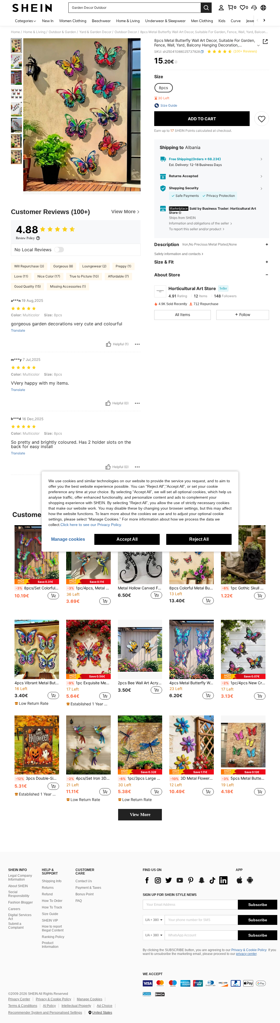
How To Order (52, 901)
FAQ (78, 901)
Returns (48, 888)
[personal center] (221, 7)
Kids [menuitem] (221, 21)
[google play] (250, 883)
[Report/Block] (137, 344)
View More (140, 814)
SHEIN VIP (50, 920)
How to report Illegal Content (52, 928)
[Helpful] (108, 344)
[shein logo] (32, 7)
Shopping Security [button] (184, 188)
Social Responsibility (18, 894)
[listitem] (36, 568)
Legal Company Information (20, 877)
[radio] (163, 87)
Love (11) (21, 276)
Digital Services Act (19, 917)
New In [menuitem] (48, 21)
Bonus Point (84, 894)
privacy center (246, 954)
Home (15, 32)
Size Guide (50, 914)
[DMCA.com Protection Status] (160, 994)
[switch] (59, 249)
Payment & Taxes (88, 888)
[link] (232, 7)
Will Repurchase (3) (29, 266)
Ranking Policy (53, 937)
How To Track (52, 907)
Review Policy (25, 238)
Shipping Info (52, 881)
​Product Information (50, 945)
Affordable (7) (118, 276)
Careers (14, 909)
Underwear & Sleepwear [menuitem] (165, 21)
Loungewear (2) (94, 266)
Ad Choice (104, 1006)
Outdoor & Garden (62, 32)
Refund (47, 894)
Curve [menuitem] (236, 21)
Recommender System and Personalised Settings (45, 1013)
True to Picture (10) (84, 276)
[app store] (239, 883)
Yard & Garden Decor (95, 32)
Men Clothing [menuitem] (202, 21)
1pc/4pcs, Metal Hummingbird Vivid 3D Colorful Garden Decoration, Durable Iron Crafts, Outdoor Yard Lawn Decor (89, 588)
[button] (254, 7)
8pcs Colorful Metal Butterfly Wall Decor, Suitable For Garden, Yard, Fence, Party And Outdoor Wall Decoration (191, 588)
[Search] (206, 7)
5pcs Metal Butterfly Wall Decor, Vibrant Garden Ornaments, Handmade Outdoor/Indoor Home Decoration (244, 778)
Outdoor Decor (126, 32)
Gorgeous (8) (63, 266)
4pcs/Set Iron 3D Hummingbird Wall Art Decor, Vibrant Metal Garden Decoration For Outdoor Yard (89, 778)
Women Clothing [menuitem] (72, 21)
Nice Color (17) (48, 276)
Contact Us (83, 881)
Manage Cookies (89, 999)
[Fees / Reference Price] (175, 62)
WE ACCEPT (152, 974)
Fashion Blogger (20, 902)
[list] (186, 880)
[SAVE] (261, 118)
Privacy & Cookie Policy (249, 950)
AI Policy (49, 1006)
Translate (18, 330)
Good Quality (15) (27, 286)
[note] (36, 581)
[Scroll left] (257, 20)
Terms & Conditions (22, 1006)
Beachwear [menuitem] (101, 21)
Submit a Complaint (16, 926)
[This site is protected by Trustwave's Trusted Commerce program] (147, 994)
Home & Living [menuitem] (128, 21)
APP (239, 870)
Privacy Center (19, 999)
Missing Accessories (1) (68, 286)
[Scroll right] (264, 20)
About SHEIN (18, 886)
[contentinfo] (210, 983)
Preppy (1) (123, 266)
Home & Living (34, 32)
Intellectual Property (76, 1006)
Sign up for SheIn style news (170, 895)
